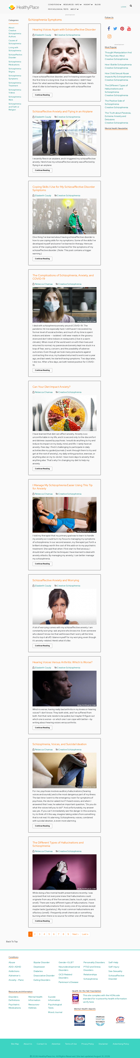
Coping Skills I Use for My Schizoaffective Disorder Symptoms (64, 188)
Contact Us (42, 1044)
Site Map (15, 1044)
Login (123, 7)
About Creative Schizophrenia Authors (15, 32)
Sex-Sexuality (115, 971)
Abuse (12, 962)
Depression (39, 966)
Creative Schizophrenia (68, 34)
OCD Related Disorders (65, 976)
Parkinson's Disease (68, 982)
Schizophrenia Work (15, 98)
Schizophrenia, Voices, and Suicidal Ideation (60, 744)
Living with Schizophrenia (15, 49)
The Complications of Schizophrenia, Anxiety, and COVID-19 (63, 277)
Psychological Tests (58, 9)
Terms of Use (71, 1044)
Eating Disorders (42, 980)
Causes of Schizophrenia (15, 42)
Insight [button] (87, 4)
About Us (28, 1044)
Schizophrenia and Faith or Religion (15, 106)
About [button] (74, 9)
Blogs (98, 4)
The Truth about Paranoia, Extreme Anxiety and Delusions (118, 116)
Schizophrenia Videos (15, 91)
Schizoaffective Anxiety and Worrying (56, 580)
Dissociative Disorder (44, 975)
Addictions (14, 971)
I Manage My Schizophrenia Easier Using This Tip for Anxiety (63, 486)
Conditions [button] (53, 4)
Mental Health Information (35, 998)
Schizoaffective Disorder (15, 56)
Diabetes (38, 971)
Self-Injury (114, 966)
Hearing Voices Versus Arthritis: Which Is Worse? (62, 662)
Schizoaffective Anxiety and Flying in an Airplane (63, 111)
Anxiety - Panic (16, 980)
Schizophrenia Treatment (15, 84)
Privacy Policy (87, 1044)
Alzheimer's (14, 975)
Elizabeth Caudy (42, 34)
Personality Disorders (94, 962)
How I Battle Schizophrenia (118, 64)
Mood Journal (55, 1012)
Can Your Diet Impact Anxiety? (52, 387)
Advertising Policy (121, 1044)
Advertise (56, 1044)
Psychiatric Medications (15, 1006)
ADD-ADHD (15, 966)
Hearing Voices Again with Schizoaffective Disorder (64, 29)
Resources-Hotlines (34, 1006)
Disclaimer (103, 1044)
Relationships (90, 974)
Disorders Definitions (14, 998)
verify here (88, 1001)
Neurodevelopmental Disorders (69, 968)
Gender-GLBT (66, 962)
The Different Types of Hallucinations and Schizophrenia (58, 844)
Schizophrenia (91, 978)
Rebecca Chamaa (43, 284)
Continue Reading (42, 95)
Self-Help (113, 962)
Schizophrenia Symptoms (15, 77)
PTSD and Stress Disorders (92, 968)
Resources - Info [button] (71, 4)
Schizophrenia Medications (15, 63)
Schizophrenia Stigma (15, 70)
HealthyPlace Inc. (47, 1056)
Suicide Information (54, 998)
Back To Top (12, 941)
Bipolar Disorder (42, 962)
